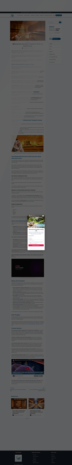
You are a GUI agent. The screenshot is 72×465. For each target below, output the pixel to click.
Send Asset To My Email (36, 245)
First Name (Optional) (31, 235)
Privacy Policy (35, 243)
